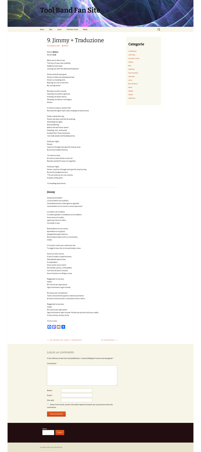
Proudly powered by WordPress (51, 447)
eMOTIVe (131, 69)
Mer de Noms (133, 84)
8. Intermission (109, 339)
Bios (50, 29)
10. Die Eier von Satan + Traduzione (64, 339)
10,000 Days (132, 51)
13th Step (131, 55)
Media (85, 29)
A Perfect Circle (72, 29)
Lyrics (59, 29)
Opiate (130, 91)
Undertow (131, 98)
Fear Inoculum (133, 73)
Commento (52, 363)
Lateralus (131, 76)
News (42, 29)
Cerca (44, 429)
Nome (50, 390)
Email (50, 395)
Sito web (50, 400)
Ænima (66, 46)
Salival (130, 94)
